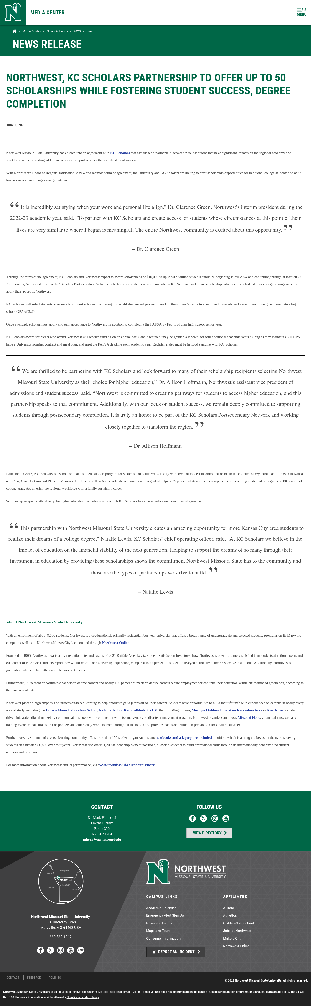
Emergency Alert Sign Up (165, 915)
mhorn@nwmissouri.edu (102, 839)
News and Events (159, 923)
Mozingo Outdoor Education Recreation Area (227, 710)
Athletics (230, 915)
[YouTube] (70, 952)
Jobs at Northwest (237, 930)
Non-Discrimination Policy (83, 997)
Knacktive (275, 710)
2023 (77, 31)
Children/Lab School (238, 923)
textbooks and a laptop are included (184, 738)
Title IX (285, 991)
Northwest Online (115, 643)
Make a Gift (232, 938)
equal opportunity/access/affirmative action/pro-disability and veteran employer (106, 991)
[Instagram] (60, 952)
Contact (13, 977)
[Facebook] (40, 952)
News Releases (57, 31)
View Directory (207, 832)
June (90, 31)
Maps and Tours (158, 930)
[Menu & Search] (301, 12)
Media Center (47, 12)
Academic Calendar (161, 907)
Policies (55, 977)
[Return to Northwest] (13, 12)
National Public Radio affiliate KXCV (128, 710)
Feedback (34, 977)
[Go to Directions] (61, 907)
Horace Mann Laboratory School (71, 710)
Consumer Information (163, 938)
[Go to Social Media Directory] (80, 952)
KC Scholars (120, 153)
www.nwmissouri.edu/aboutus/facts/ (127, 765)
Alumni (228, 907)
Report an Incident (176, 951)
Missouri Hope (249, 717)
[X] (50, 952)
